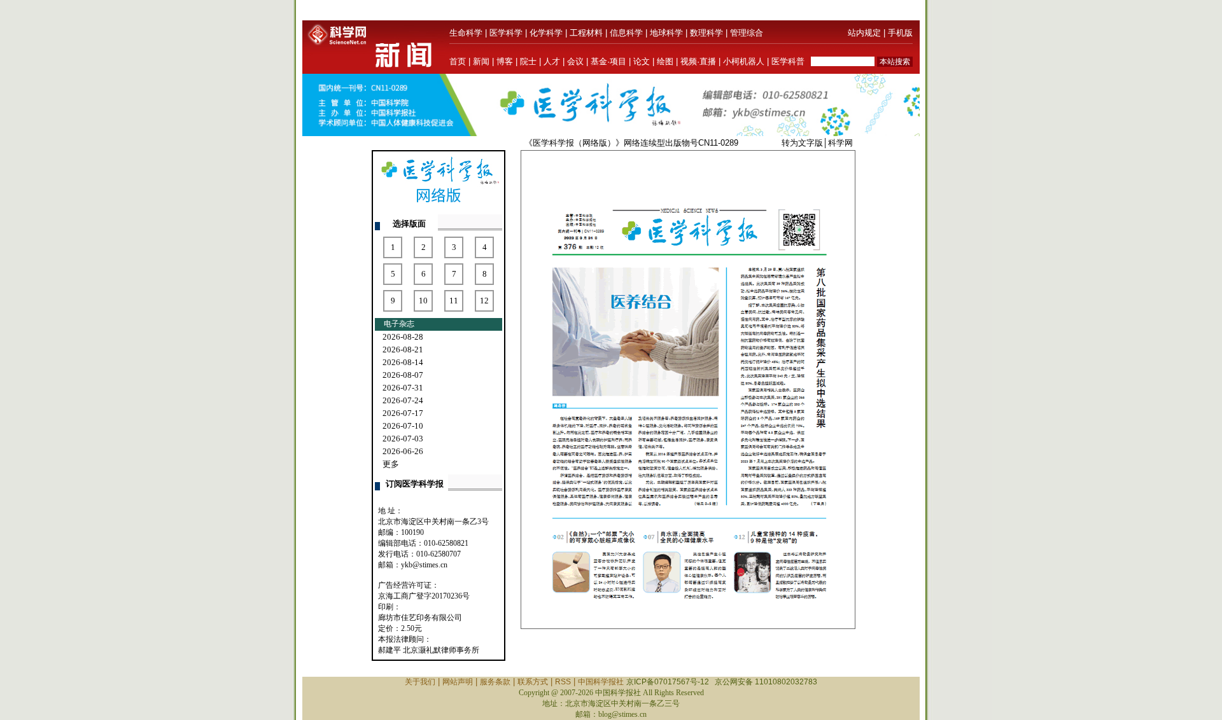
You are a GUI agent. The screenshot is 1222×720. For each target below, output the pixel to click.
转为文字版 (802, 143)
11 (453, 300)
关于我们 (420, 681)
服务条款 (495, 681)
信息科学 (626, 33)
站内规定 (864, 33)
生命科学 (465, 33)
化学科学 (546, 33)
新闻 (481, 61)
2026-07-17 (403, 413)
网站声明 (457, 681)
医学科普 (787, 61)
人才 (552, 61)
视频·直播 (698, 61)
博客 (504, 61)
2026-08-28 (403, 337)
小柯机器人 (743, 61)
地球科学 (666, 33)
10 (423, 300)
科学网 (840, 143)
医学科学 (506, 33)
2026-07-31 (403, 387)
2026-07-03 (403, 438)
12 (484, 300)
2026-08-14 (403, 362)
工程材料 (586, 33)
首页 (457, 61)
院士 (528, 61)
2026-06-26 (403, 451)
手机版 (900, 33)
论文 (641, 61)
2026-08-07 (403, 375)
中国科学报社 (601, 681)
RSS (563, 681)
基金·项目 (608, 61)
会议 (575, 61)
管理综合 (746, 33)
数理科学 (706, 33)
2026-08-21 (403, 349)
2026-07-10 (403, 426)
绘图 (665, 61)
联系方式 (532, 681)
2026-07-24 (403, 400)
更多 (391, 464)
